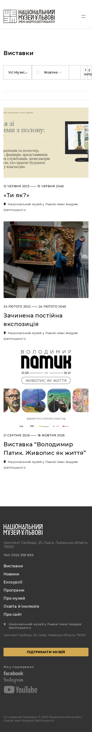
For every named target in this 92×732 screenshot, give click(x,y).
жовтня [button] (51, 72)
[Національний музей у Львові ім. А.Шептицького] (29, 16)
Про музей (14, 598)
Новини (11, 574)
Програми (14, 590)
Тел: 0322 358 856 (18, 555)
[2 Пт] (86, 72)
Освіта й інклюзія (21, 606)
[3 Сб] (89, 72)
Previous (74, 72)
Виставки (13, 566)
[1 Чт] (82, 72)
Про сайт (13, 614)
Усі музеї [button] (16, 72)
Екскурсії (13, 582)
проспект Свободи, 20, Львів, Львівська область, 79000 (46, 545)
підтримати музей (46, 652)
